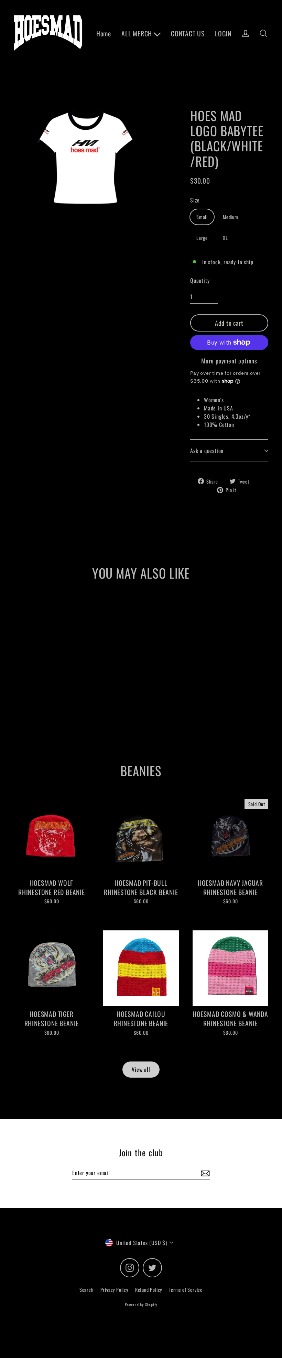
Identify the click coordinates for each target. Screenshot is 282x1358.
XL (225, 237)
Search (86, 1289)
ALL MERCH (137, 33)
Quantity (199, 280)
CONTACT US (188, 33)
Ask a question (207, 450)
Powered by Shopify (141, 1304)
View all (141, 1069)
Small (202, 216)
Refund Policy (148, 1289)
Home (103, 33)
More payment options (229, 360)
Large (202, 237)
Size (195, 200)
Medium (230, 216)
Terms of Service (186, 1289)
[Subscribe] (204, 1173)
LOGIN (223, 33)
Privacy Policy (114, 1289)
